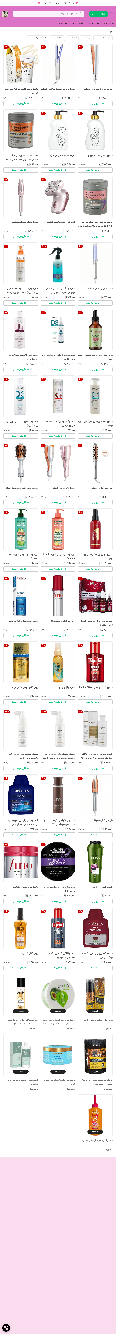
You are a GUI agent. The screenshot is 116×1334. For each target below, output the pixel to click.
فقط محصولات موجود (37, 38)
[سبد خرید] (112, 14)
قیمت (74, 38)
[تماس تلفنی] (6, 1328)
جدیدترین (103, 38)
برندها (87, 38)
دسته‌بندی (59, 38)
